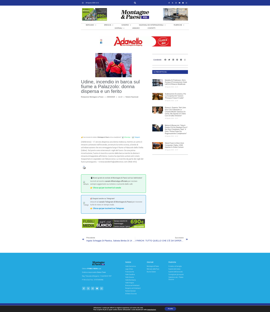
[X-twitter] (172, 2)
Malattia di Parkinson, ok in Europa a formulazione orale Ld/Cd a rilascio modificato (176, 82)
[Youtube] (179, 2)
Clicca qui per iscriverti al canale (107, 188)
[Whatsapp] (186, 2)
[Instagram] (176, 2)
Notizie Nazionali (132, 97)
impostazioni (151, 310)
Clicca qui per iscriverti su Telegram (108, 208)
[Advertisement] (113, 118)
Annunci (136, 28)
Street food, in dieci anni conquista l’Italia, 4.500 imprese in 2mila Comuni (174, 145)
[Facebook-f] (169, 2)
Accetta (170, 309)
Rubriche (178, 25)
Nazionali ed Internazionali (151, 25)
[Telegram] (183, 2)
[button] (135, 3)
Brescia (107, 25)
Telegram (137, 137)
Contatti (151, 28)
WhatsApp (127, 137)
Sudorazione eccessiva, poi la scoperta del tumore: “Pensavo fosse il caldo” (175, 96)
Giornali (118, 28)
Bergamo (90, 25)
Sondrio (125, 25)
